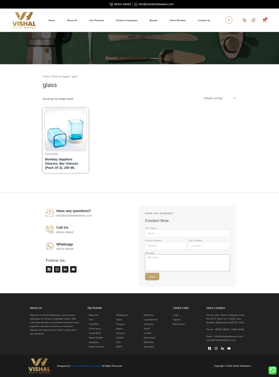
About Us (72, 20)
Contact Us (204, 20)
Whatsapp (64, 244)
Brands (154, 20)
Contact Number (153, 240)
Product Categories (127, 20)
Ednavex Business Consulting (85, 366)
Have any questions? (73, 211)
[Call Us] (50, 229)
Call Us (62, 227)
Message (149, 253)
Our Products (96, 20)
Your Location (195, 240)
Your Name (150, 228)
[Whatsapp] (50, 246)
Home (52, 20)
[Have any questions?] (50, 213)
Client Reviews (178, 20)
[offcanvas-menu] (228, 20)
